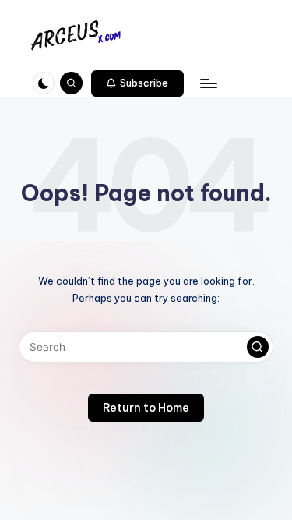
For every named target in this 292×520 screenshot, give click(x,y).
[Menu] (208, 83)
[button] (138, 83)
